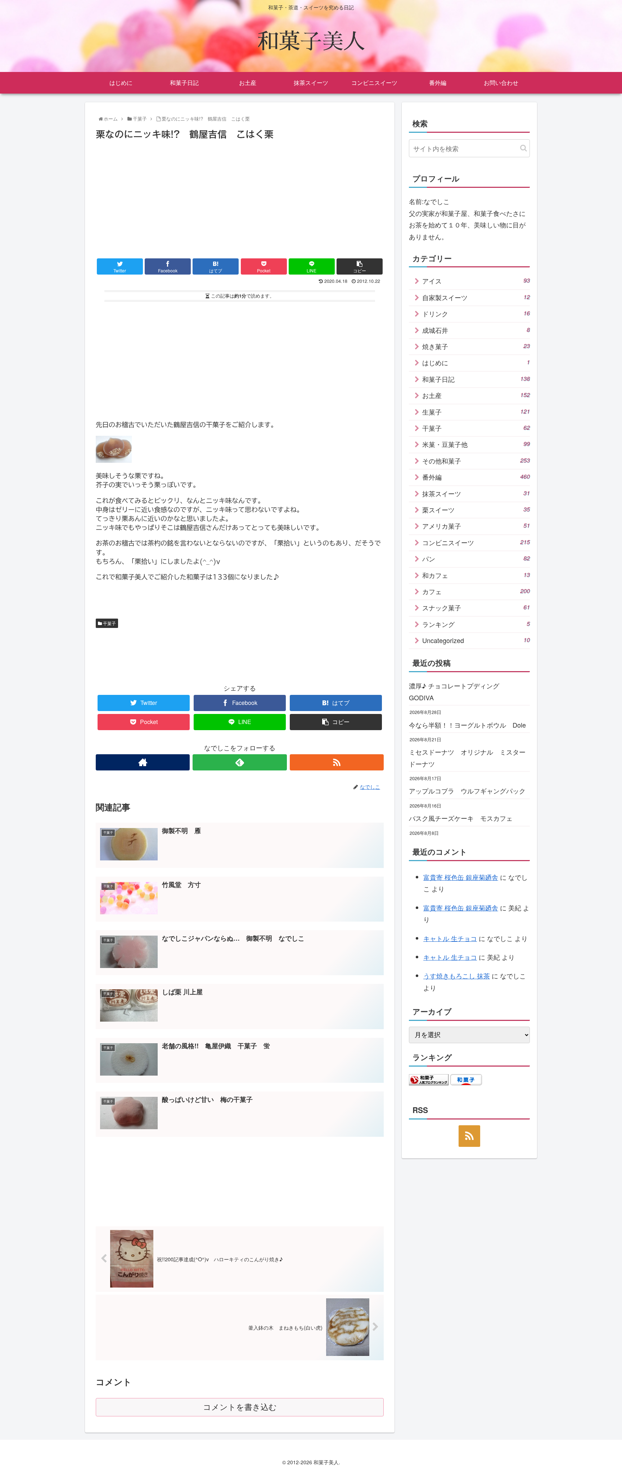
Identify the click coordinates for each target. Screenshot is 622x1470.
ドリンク (476, 313)
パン (476, 558)
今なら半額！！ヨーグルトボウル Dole (467, 724)
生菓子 (476, 411)
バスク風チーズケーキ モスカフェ (461, 818)
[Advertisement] (240, 196)
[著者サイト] (143, 762)
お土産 (476, 395)
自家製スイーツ (476, 297)
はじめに (476, 362)
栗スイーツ (476, 509)
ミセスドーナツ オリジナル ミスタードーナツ (467, 757)
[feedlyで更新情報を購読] (240, 762)
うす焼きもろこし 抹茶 (456, 975)
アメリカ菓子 (476, 525)
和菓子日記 (476, 379)
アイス (476, 280)
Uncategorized (476, 640)
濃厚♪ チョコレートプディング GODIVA (457, 691)
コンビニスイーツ (476, 542)
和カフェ (476, 575)
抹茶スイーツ (476, 493)
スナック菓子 (476, 607)
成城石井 (476, 330)
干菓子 (109, 623)
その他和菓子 (476, 460)
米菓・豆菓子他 (476, 444)
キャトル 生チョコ (450, 938)
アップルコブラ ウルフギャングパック (467, 790)
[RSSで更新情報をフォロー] (337, 762)
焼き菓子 (476, 346)
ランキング (476, 624)
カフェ (476, 591)
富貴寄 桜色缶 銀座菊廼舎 (460, 877)
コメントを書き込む (240, 1407)
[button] (523, 148)
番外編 (476, 476)
